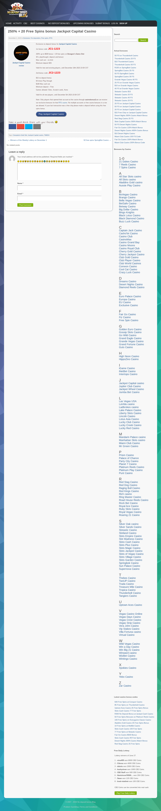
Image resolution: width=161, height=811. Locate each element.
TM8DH (46, 135)
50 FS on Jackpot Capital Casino (128, 106)
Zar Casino (125, 685)
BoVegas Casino (128, 194)
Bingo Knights (126, 212)
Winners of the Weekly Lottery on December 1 (27, 140)
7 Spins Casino (127, 167)
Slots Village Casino (130, 557)
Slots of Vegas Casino (131, 554)
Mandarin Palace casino (132, 437)
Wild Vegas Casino (129, 643)
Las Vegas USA (127, 401)
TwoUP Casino (127, 580)
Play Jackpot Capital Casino (51, 114)
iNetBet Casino (127, 371)
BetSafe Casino (127, 203)
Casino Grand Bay (129, 242)
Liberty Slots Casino (130, 413)
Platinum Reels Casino (131, 467)
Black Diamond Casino (131, 218)
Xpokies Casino (127, 667)
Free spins (44, 38)
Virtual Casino (126, 634)
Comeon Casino (128, 266)
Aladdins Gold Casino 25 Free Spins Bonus (132, 723)
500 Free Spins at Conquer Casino (128, 702)
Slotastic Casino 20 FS (124, 95)
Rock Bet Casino (128, 503)
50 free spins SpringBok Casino (97, 140)
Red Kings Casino (129, 491)
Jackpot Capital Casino (68, 44)
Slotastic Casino (128, 530)
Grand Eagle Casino (130, 338)
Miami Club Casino (129, 443)
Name (20, 183)
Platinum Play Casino (131, 470)
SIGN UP (123, 23)
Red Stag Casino (128, 482)
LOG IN (114, 23)
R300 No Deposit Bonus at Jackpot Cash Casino (134, 714)
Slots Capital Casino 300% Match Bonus (131, 121)
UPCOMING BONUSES (83, 23)
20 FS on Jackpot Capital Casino (128, 103)
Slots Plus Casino (128, 545)
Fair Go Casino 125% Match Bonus (129, 128)
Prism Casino (126, 455)
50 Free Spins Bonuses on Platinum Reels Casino (134, 717)
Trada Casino (126, 584)
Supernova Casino (129, 569)
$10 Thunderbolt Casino (124, 62)
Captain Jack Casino (130, 230)
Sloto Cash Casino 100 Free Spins (128, 729)
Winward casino (128, 652)
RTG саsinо (62, 103)
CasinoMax (125, 239)
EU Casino (125, 302)
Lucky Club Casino (129, 422)
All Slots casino (127, 179)
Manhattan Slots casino (132, 440)
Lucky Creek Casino (130, 425)
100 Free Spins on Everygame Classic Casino (133, 720)
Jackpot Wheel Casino (131, 389)
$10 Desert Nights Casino (125, 133)
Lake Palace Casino (130, 410)
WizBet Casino (127, 655)
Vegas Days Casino (130, 616)
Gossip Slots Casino (130, 332)
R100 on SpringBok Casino (125, 68)
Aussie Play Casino (129, 185)
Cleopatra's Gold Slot (20, 135)
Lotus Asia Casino (129, 419)
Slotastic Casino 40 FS (124, 98)
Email (20, 194)
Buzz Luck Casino (129, 221)
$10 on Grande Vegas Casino (126, 85)
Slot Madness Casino (131, 539)
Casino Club (125, 236)
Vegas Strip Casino (129, 623)
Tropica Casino (127, 590)
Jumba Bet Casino (129, 392)
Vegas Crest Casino (130, 620)
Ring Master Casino (130, 497)
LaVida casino (127, 404)
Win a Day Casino (129, 646)
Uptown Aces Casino (130, 605)
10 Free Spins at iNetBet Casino (127, 726)
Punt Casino (126, 473)
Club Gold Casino (128, 257)
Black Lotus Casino (129, 215)
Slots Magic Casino (129, 548)
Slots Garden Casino (130, 560)
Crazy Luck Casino (129, 272)
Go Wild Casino (127, 335)
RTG (50, 38)
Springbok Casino (129, 563)
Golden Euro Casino (130, 329)
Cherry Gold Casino (130, 251)
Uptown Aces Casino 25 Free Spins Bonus (131, 708)
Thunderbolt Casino (130, 593)
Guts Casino (126, 347)
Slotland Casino (127, 533)
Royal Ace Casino (129, 506)
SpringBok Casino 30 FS (124, 77)
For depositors (36, 38)
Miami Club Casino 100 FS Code (128, 136)
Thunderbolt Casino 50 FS (125, 65)
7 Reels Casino (127, 164)
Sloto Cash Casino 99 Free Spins (128, 738)
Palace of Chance (129, 458)
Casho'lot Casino (128, 233)
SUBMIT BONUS (102, 23)
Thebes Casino (127, 578)
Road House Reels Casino (133, 500)
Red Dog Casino (128, 485)
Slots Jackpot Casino (130, 551)
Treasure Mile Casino (131, 587)
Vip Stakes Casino (129, 628)
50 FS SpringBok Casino (124, 74)
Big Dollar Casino (128, 209)
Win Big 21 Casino (129, 649)
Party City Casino (128, 461)
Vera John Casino (129, 625)
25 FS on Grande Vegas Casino (127, 83)
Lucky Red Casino (129, 428)
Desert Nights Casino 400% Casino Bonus (131, 130)
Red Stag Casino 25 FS (124, 118)
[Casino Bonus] (17, 23)
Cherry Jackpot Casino (131, 254)
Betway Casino (127, 206)
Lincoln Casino (127, 416)
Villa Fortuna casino (130, 631)
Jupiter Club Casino (130, 386)
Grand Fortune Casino (131, 344)
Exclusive (26, 38)
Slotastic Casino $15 (123, 92)
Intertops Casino (128, 374)
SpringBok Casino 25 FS (124, 70)
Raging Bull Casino (129, 488)
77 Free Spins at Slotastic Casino (128, 732)
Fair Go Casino (127, 314)
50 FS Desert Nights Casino (126, 125)
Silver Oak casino (128, 524)
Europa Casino (127, 299)
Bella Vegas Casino (129, 200)
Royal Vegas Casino (130, 512)
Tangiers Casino (128, 595)
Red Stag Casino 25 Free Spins (127, 744)
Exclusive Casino (128, 305)
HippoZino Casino (129, 359)
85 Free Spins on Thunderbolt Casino (130, 705)
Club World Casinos (130, 263)
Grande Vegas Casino (131, 341)
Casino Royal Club (129, 248)
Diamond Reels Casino (131, 287)
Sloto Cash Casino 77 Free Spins (128, 711)
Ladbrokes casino (129, 407)
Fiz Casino (125, 317)
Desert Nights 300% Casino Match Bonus (131, 115)
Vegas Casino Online (130, 613)
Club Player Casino (129, 260)
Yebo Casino (126, 676)
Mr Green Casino (128, 446)
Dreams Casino (127, 281)
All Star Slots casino (130, 176)
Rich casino (125, 494)
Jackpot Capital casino (35, 135)
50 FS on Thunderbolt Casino (126, 56)
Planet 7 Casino (128, 464)
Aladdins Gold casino (130, 182)
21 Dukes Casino (128, 161)
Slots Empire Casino (130, 536)
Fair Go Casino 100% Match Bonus (129, 139)
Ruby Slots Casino (129, 509)
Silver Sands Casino (130, 527)
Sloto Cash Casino (129, 542)
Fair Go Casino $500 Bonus (126, 735)
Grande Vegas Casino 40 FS (126, 80)
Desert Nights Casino (131, 284)
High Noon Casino (129, 356)
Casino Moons (127, 245)
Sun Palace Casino (129, 566)
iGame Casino (127, 368)
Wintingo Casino (128, 658)
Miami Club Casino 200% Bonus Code (130, 143)
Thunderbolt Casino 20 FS (125, 59)
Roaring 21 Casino (129, 515)
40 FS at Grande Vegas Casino (127, 88)
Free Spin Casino (128, 320)
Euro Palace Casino (130, 296)
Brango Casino (127, 197)
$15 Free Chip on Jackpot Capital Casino (131, 113)
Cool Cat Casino (128, 269)
